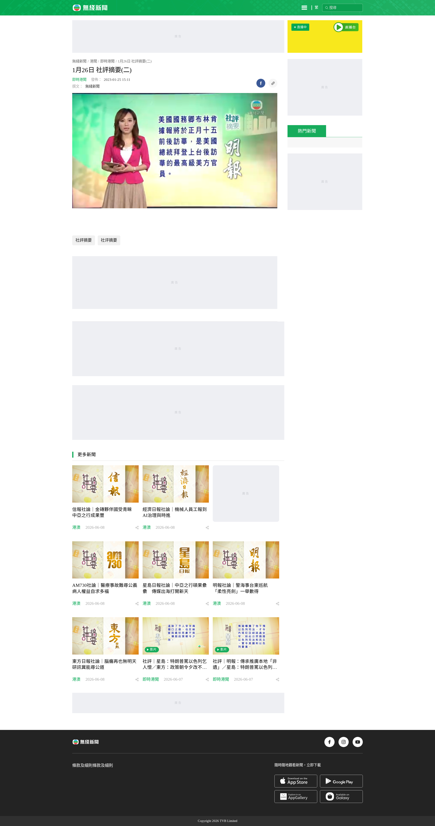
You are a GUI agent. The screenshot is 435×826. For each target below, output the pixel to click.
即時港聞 (107, 61)
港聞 (93, 61)
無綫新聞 (79, 61)
